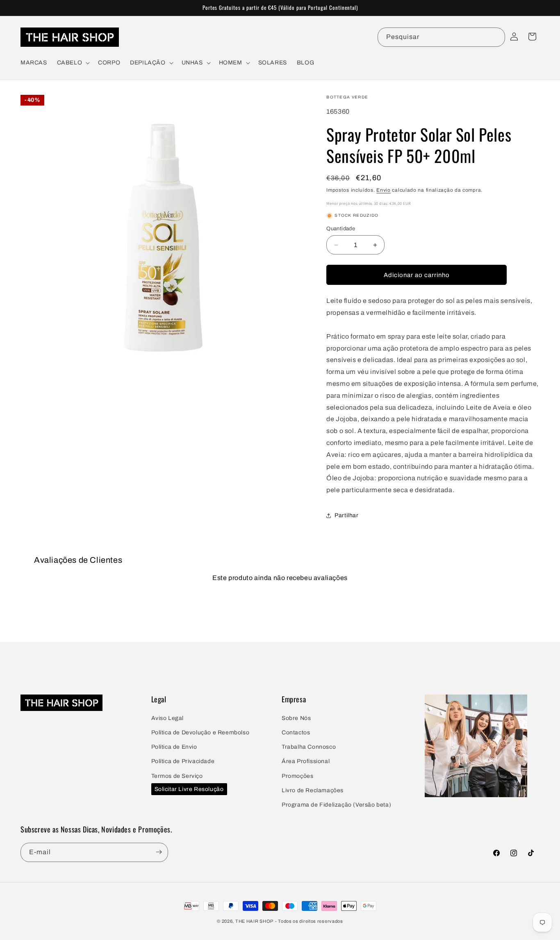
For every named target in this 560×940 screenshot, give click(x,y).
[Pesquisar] (496, 37)
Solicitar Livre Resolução (189, 789)
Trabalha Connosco (309, 747)
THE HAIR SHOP (254, 921)
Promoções (297, 776)
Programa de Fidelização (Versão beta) (336, 805)
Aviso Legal (167, 718)
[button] (72, 62)
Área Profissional (306, 762)
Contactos (296, 733)
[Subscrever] (159, 852)
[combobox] (441, 37)
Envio (383, 190)
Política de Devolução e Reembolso (200, 733)
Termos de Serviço (177, 776)
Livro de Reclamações (313, 790)
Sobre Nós (296, 718)
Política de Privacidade (183, 762)
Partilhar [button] (346, 515)
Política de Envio (174, 747)
